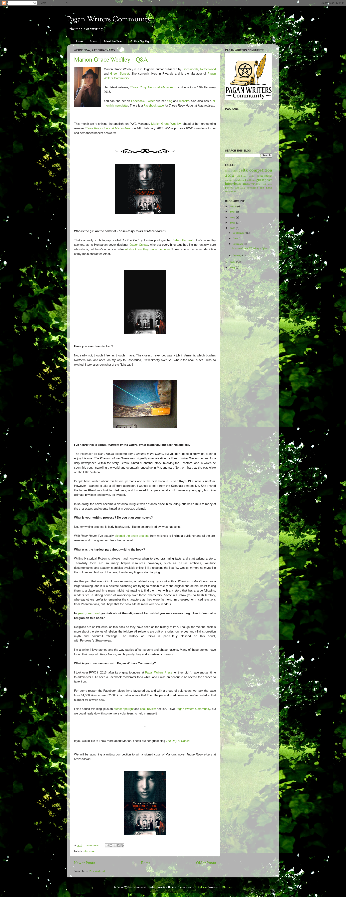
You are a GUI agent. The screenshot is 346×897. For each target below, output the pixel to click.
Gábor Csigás (139, 244)
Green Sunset (119, 73)
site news (266, 188)
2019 (232, 212)
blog (169, 101)
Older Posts (206, 863)
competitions (264, 176)
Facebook (137, 101)
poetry (229, 188)
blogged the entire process (132, 535)
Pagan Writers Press (158, 672)
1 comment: (93, 845)
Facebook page (154, 105)
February (238, 244)
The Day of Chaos (178, 740)
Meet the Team (114, 41)
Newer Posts (84, 863)
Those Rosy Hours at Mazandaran (108, 128)
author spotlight (124, 708)
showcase (252, 188)
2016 (232, 223)
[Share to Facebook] (119, 845)
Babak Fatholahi (183, 240)
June (236, 238)
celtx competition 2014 (248, 173)
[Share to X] (115, 845)
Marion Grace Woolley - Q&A (111, 59)
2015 (232, 228)
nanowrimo (251, 184)
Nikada (202, 887)
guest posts (264, 180)
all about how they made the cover (147, 249)
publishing (240, 188)
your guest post (88, 613)
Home (79, 41)
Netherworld (208, 69)
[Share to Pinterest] (122, 845)
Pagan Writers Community (109, 19)
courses (228, 180)
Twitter (150, 101)
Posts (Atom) (97, 871)
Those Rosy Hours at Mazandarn (153, 87)
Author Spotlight (141, 41)
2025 (232, 206)
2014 (232, 262)
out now (267, 184)
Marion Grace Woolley (166, 123)
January (237, 255)
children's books (245, 176)
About (93, 41)
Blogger (227, 887)
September (239, 233)
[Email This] (107, 845)
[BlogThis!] (111, 845)
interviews (89, 851)
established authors (244, 180)
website (184, 101)
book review (148, 708)
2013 (232, 267)
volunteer (230, 191)
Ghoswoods (190, 69)
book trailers (231, 171)
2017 (232, 217)
